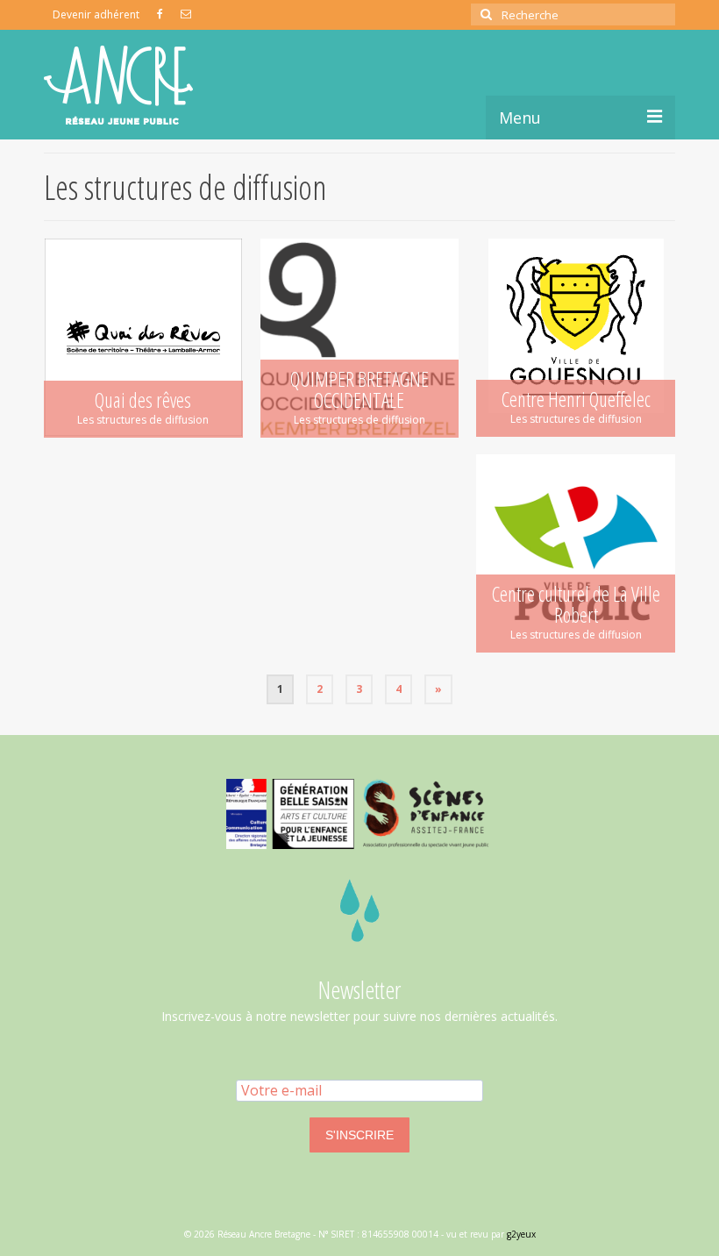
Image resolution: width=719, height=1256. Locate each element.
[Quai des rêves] (143, 338)
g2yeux (521, 1234)
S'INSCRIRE (359, 1135)
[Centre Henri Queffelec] (575, 338)
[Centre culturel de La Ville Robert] (575, 553)
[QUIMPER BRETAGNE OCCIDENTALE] (359, 338)
